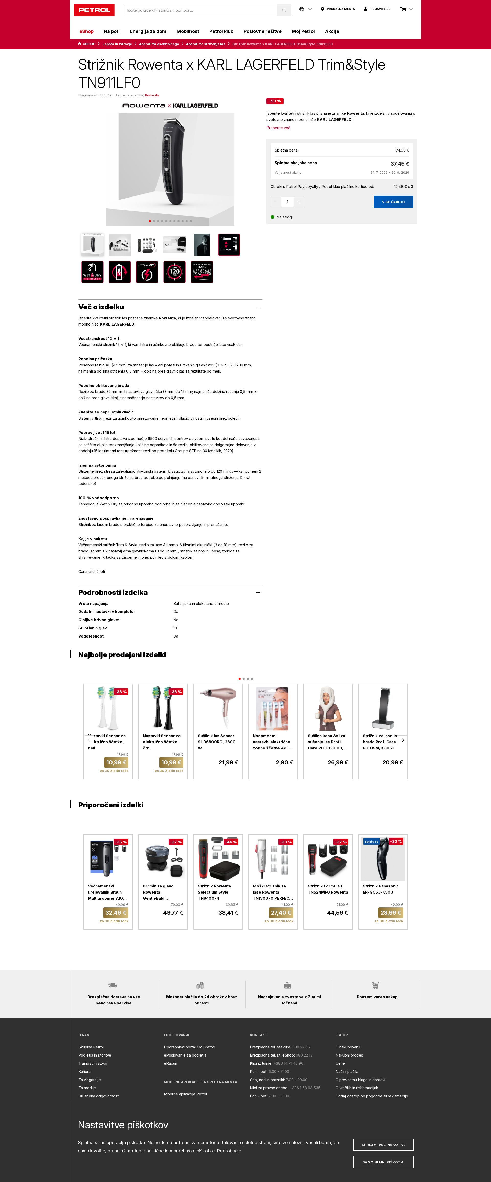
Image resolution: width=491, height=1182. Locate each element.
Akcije (332, 31)
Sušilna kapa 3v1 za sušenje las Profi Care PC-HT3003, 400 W (326, 742)
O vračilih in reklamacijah (357, 1087)
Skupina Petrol (91, 1047)
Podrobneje (229, 1150)
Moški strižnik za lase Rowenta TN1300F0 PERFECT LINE (272, 892)
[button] (89, 740)
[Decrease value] (276, 202)
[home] (94, 10)
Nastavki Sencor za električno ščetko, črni (162, 741)
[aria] (86, 44)
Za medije (87, 1087)
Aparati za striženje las (205, 44)
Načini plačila (347, 1071)
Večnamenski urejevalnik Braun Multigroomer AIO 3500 (105, 892)
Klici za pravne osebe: (269, 1087)
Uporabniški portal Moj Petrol (189, 1047)
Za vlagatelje (89, 1079)
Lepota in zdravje (117, 44)
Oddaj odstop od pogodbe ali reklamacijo (372, 1096)
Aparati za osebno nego (159, 44)
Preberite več (278, 127)
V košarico (393, 202)
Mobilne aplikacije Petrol (185, 1094)
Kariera (84, 1071)
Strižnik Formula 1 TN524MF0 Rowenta (328, 889)
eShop (86, 31)
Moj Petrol (303, 31)
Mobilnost (188, 31)
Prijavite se (380, 9)
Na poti (112, 31)
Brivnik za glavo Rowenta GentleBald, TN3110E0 (158, 892)
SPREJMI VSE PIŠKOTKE (383, 1145)
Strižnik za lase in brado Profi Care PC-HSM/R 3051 (380, 741)
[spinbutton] (287, 202)
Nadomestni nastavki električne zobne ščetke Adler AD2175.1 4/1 (272, 742)
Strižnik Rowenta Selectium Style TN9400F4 (214, 892)
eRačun (170, 1063)
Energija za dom (148, 31)
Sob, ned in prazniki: (267, 1079)
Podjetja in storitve (94, 1055)
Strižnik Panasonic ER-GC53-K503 (381, 889)
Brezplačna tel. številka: (270, 1047)
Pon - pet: (258, 1071)
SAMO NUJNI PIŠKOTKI (384, 1162)
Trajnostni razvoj (92, 1063)
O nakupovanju (348, 1047)
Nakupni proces (349, 1055)
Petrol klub (221, 31)
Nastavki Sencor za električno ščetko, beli (107, 741)
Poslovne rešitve (263, 31)
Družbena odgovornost (98, 1096)
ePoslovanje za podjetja (185, 1055)
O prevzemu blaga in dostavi (360, 1079)
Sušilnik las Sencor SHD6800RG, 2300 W (217, 741)
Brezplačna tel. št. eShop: (272, 1055)
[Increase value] (299, 202)
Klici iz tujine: (261, 1063)
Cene (340, 1063)
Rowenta (152, 95)
